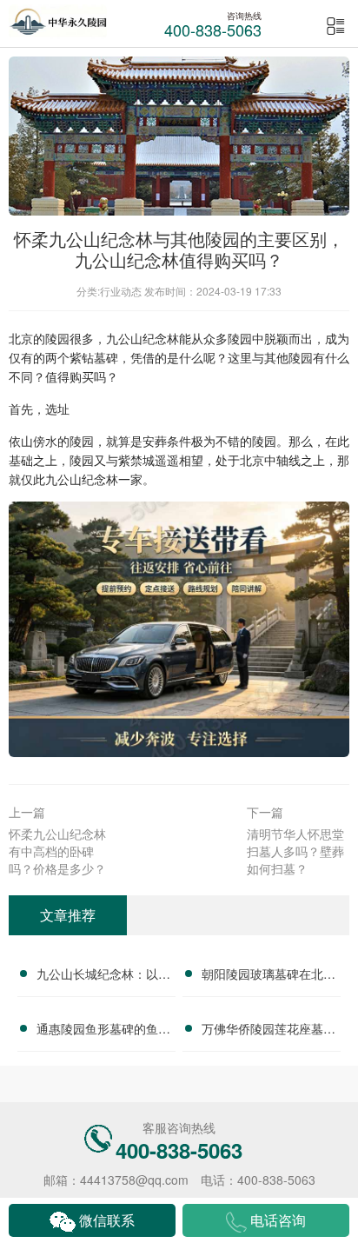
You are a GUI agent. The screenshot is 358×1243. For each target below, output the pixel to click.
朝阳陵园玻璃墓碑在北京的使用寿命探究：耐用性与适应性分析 (268, 976)
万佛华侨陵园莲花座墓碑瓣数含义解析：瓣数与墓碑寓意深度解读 (268, 1031)
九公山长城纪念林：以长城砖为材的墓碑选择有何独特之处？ (103, 976)
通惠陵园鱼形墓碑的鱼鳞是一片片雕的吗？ (103, 1031)
